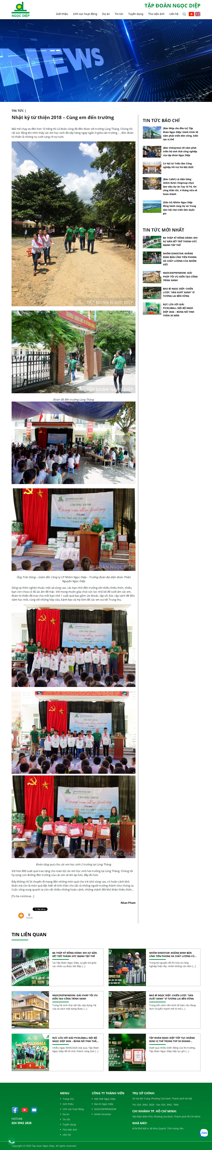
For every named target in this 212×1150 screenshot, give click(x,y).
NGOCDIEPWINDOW (105, 1109)
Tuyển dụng (135, 14)
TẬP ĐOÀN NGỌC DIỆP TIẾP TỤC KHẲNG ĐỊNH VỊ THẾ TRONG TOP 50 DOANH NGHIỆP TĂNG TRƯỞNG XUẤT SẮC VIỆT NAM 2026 (172, 1039)
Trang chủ (68, 1098)
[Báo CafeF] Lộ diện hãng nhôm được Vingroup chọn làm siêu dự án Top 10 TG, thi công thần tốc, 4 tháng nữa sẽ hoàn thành (180, 187)
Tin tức (119, 14)
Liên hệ (173, 14)
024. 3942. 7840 (170, 1104)
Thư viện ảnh (156, 14)
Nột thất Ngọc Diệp (104, 1098)
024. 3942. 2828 (145, 1104)
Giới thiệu (62, 14)
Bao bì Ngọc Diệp (103, 1104)
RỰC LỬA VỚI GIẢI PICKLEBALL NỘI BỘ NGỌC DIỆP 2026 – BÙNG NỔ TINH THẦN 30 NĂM (75, 1039)
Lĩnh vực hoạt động (85, 14)
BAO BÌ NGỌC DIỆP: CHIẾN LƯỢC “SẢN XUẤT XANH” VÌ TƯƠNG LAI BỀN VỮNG (179, 292)
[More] (21, 913)
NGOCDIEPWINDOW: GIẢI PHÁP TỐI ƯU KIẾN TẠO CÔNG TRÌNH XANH (180, 276)
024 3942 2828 (21, 1123)
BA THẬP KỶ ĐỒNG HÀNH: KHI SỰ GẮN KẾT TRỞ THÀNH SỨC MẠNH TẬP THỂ (180, 241)
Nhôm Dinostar (102, 1114)
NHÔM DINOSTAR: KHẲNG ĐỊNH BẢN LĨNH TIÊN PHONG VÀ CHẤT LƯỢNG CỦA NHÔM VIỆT (172, 954)
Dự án (106, 14)
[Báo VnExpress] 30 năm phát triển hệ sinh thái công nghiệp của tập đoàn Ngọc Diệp (180, 151)
